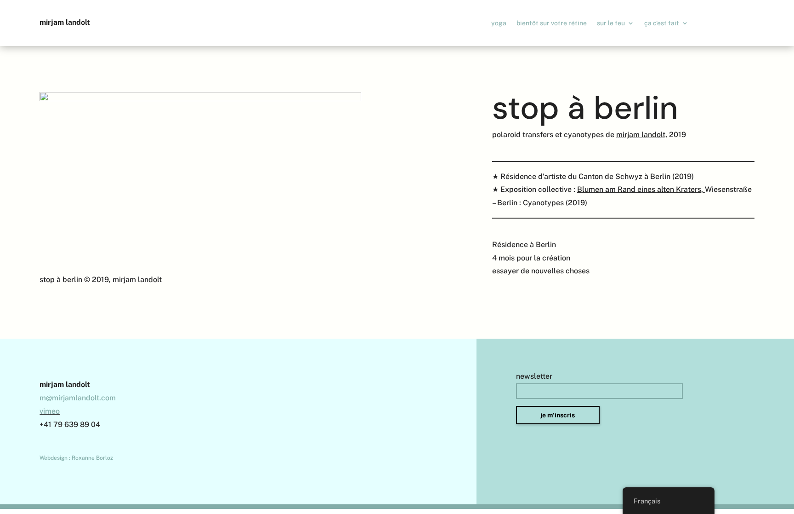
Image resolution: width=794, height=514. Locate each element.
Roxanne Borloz (92, 458)
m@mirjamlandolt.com (78, 397)
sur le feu (611, 23)
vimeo (50, 411)
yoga (498, 23)
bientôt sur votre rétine (551, 23)
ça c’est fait (661, 23)
